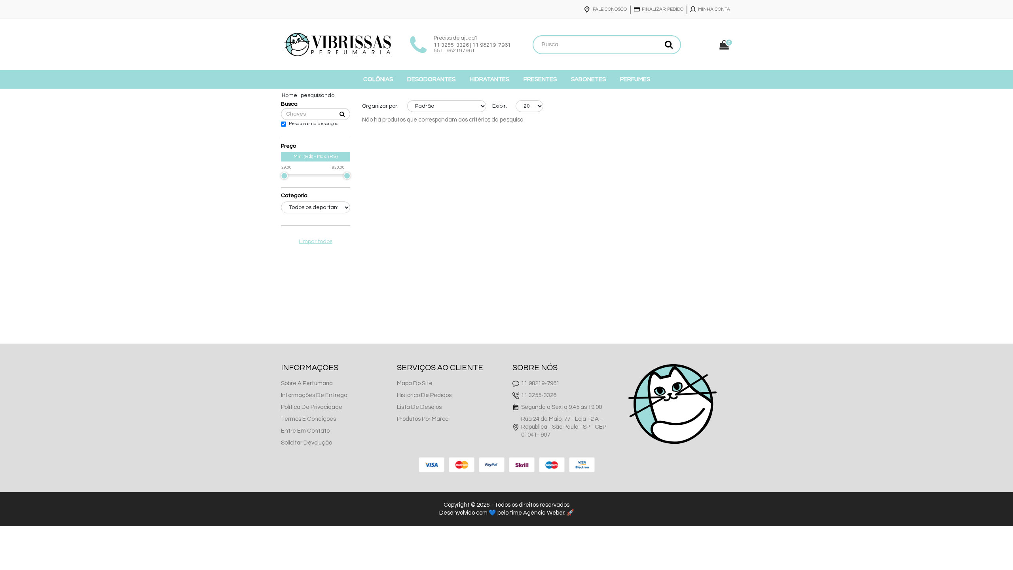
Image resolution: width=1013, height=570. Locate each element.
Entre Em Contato (305, 431)
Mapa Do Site (415, 383)
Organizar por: (380, 106)
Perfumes (635, 79)
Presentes (540, 79)
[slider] (284, 175)
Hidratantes (489, 79)
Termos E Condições (308, 419)
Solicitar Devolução (306, 443)
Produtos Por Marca (423, 419)
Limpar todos (315, 241)
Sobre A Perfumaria (307, 383)
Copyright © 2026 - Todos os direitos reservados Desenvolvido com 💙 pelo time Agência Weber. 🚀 (506, 509)
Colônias (378, 79)
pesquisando (317, 95)
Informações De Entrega (314, 395)
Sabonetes (588, 79)
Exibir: (499, 106)
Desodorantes (431, 79)
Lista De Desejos (419, 407)
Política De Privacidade (311, 407)
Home (289, 95)
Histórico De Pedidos (424, 395)
